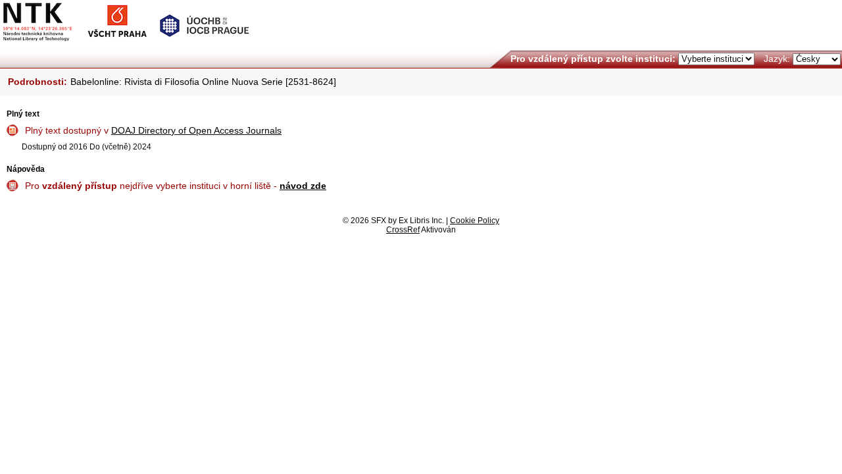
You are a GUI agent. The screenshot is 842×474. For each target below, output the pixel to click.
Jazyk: (777, 58)
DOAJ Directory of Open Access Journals (196, 130)
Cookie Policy (474, 220)
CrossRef (403, 229)
